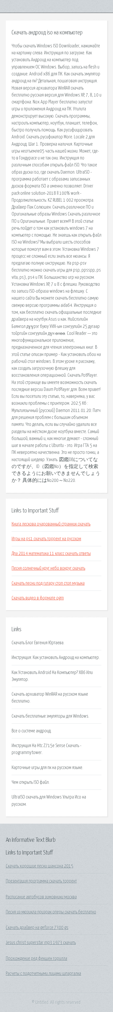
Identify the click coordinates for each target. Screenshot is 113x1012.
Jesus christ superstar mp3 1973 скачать (41, 942)
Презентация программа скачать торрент (41, 881)
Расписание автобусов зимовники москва (41, 897)
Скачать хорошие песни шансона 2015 (39, 866)
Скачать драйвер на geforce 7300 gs (37, 927)
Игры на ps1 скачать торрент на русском (46, 538)
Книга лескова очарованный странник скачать (51, 524)
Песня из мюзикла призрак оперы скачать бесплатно (51, 912)
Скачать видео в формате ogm (38, 598)
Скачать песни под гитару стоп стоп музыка (48, 583)
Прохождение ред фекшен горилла (36, 958)
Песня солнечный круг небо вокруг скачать (48, 568)
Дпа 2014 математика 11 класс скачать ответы (51, 553)
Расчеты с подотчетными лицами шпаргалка (43, 973)
